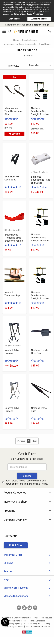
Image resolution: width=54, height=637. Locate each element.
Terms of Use (19, 14)
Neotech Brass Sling (39, 409)
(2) (20, 187)
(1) (20, 245)
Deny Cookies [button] (14, 19)
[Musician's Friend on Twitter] (24, 607)
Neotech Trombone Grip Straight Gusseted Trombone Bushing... (40, 237)
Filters (11, 65)
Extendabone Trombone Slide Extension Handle (13, 237)
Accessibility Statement (13, 627)
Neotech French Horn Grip (39, 352)
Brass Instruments (29, 40)
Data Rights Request (43, 618)
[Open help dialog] (5, 622)
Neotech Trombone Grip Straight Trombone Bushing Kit (40, 295)
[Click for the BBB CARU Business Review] (27, 632)
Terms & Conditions (37, 621)
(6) (46, 187)
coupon (37, 25)
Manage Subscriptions (16, 596)
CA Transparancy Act (31, 624)
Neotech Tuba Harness (11, 352)
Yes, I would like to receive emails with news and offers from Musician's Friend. (27, 482)
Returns (8, 571)
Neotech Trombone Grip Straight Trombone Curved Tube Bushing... (40, 111)
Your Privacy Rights (12, 624)
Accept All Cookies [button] (39, 19)
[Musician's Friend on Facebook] (19, 607)
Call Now (17, 545)
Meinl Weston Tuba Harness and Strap (13, 111)
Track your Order (13, 554)
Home (16, 40)
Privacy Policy (32, 5)
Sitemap (47, 624)
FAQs (6, 579)
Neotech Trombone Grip (12, 294)
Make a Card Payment (16, 587)
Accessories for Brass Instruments (19, 44)
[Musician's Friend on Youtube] (29, 607)
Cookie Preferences (35, 14)
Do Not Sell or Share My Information (17, 618)
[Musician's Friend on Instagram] (35, 607)
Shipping (8, 563)
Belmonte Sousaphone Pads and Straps (40, 179)
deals (28, 25)
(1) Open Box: (37, 128)
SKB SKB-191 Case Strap (11, 178)
